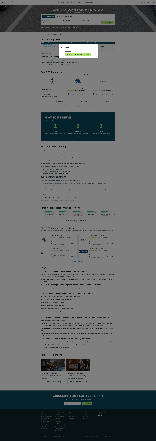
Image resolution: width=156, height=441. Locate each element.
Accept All (87, 54)
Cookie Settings (69, 54)
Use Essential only (78, 54)
